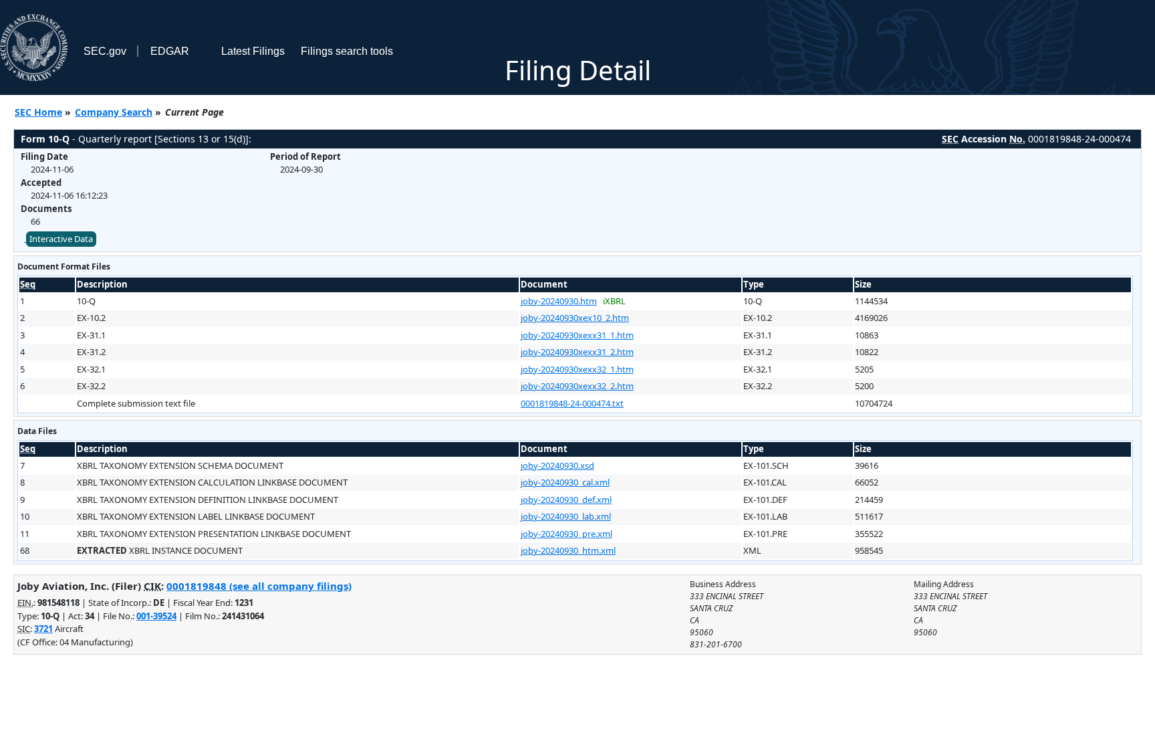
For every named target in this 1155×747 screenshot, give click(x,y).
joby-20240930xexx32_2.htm (577, 386)
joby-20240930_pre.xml (566, 534)
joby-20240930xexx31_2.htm (577, 352)
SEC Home (38, 112)
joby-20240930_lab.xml (566, 516)
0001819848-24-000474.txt (572, 403)
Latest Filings (253, 51)
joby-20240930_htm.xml (568, 550)
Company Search (113, 112)
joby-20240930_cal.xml (565, 482)
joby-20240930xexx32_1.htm (577, 369)
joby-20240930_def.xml (566, 500)
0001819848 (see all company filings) (259, 586)
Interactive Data (61, 239)
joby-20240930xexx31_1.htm (577, 335)
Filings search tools (347, 51)
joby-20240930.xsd (557, 465)
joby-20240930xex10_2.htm (575, 318)
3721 (43, 629)
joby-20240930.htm (559, 301)
